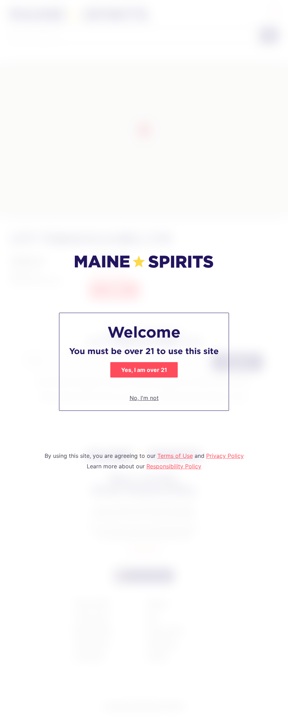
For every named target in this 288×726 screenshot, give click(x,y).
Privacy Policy (225, 455)
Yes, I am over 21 (144, 369)
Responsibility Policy (173, 466)
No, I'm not (144, 397)
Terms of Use (175, 455)
